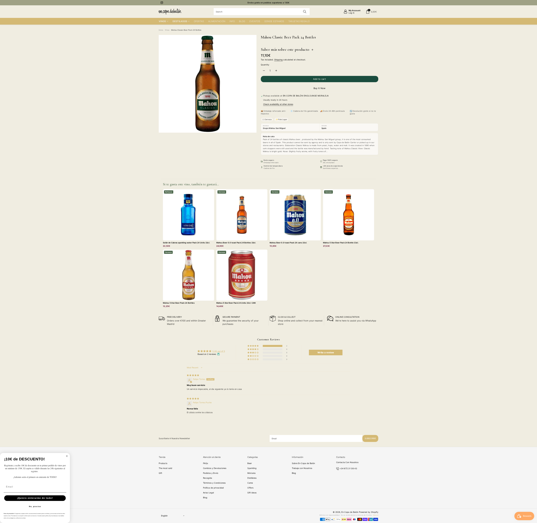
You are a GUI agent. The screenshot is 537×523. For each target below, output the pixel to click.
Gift (160, 473)
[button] (371, 12)
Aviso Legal (208, 492)
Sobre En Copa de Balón (303, 463)
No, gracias (35, 506)
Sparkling (251, 468)
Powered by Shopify (368, 512)
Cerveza (268, 119)
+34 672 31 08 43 (348, 468)
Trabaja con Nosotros (302, 468)
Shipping (278, 59)
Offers (250, 488)
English (164, 515)
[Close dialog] (67, 456)
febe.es (375, 515)
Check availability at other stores (278, 104)
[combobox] (262, 11)
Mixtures (251, 473)
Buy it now (320, 88)
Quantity (265, 64)
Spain (324, 128)
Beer (249, 463)
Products (163, 463)
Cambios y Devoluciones (214, 468)
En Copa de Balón (349, 512)
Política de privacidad (213, 488)
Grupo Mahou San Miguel (274, 128)
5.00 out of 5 (218, 351)
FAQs (205, 463)
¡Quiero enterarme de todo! (35, 498)
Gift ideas (251, 492)
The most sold (165, 468)
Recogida (207, 478)
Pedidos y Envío (210, 473)
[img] (193, 375)
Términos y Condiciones (214, 483)
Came (250, 483)
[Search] (305, 11)
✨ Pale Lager (281, 119)
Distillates (251, 478)
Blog (205, 497)
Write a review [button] (325, 352)
